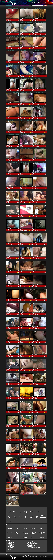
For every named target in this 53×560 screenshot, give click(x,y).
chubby (10, 174)
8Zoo (32, 527)
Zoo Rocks (38, 4)
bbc (20, 516)
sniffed (8, 468)
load (21, 258)
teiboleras (20, 521)
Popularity (20, 5)
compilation (9, 146)
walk (35, 384)
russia (38, 48)
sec (20, 511)
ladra (43, 510)
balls (24, 132)
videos (8, 272)
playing (11, 230)
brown (22, 468)
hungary (31, 512)
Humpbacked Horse (38, 3)
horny (35, 370)
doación (31, 517)
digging (8, 286)
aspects (35, 314)
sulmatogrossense (42, 518)
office (37, 132)
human (23, 440)
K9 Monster (25, 529)
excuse (8, 300)
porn (8, 20)
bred (10, 90)
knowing (38, 314)
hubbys (9, 517)
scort (43, 514)
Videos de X (33, 528)
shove (8, 356)
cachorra (26, 521)
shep (11, 146)
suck (11, 202)
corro (31, 521)
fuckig (8, 426)
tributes (37, 517)
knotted (38, 412)
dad (38, 258)
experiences (10, 370)
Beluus (40, 533)
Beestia (16, 533)
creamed (40, 328)
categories (14, 5)
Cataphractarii (33, 2)
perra (37, 511)
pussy (8, 342)
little (23, 216)
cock (36, 216)
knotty (21, 188)
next (28, 470)
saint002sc (22, 230)
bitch (22, 426)
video (10, 20)
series (22, 132)
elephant (24, 342)
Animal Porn (32, 3)
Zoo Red (40, 528)
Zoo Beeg (33, 533)
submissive (24, 426)
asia (35, 188)
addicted (38, 118)
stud (15, 517)
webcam (24, 188)
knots (9, 454)
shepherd (9, 48)
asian (21, 370)
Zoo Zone (38, 1)
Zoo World (41, 527)
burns (35, 300)
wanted (37, 384)
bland (24, 230)
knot (8, 90)
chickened (37, 146)
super (24, 202)
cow (38, 76)
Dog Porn (17, 537)
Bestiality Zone (25, 533)
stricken (11, 286)
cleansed (40, 34)
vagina (8, 328)
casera (31, 518)
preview (35, 76)
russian (11, 48)
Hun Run (32, 529)
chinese (22, 146)
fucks (24, 118)
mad (23, 132)
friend (21, 160)
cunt (21, 216)
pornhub (22, 118)
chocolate (37, 34)
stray (10, 412)
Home (9, 5)
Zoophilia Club (25, 537)
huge (9, 521)
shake (35, 34)
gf (20, 512)
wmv (35, 286)
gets (9, 160)
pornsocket (36, 342)
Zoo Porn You (33, 532)
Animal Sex (32, 1)
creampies (37, 258)
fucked (35, 104)
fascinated (11, 356)
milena (42, 513)
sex (36, 20)
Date (26, 5)
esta (43, 521)
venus (10, 34)
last (38, 146)
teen (9, 518)
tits (22, 328)
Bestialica (41, 529)
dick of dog (11, 2)
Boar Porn (25, 527)
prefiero (37, 512)
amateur (8, 244)
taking (23, 398)
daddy (10, 258)
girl (21, 20)
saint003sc (36, 328)
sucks (10, 188)
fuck (36, 174)
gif (21, 412)
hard (20, 518)
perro (26, 517)
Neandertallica (41, 537)
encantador (26, 512)
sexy (21, 104)
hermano (37, 521)
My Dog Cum (44, 2)
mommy (14, 516)
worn (35, 132)
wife (15, 512)
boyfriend (9, 216)
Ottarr (24, 532)
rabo (32, 516)
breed (21, 272)
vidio (35, 272)
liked (22, 34)
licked (24, 90)
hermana (37, 518)
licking (8, 174)
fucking (23, 20)
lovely (35, 20)
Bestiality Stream (42, 532)
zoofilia (22, 48)
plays (24, 286)
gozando (26, 518)
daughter (15, 521)
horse (10, 314)
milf (9, 512)
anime (37, 104)
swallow (8, 202)
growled (10, 468)
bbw (21, 90)
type (35, 230)
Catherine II (38, 2)
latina (23, 104)
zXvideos (44, 1)
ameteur (35, 90)
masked (22, 286)
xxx (9, 20)
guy (22, 244)
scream (23, 258)
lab (37, 398)
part (21, 34)
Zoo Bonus (17, 532)
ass (21, 314)
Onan (43, 3)
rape (22, 314)
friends (9, 516)
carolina (26, 511)
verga (37, 516)
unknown (37, 48)
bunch (36, 230)
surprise (11, 160)
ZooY (32, 537)
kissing (24, 48)
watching (23, 454)
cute (8, 188)
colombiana (43, 515)
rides (9, 34)
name (38, 300)
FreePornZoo (9, 532)
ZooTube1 (25, 528)
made (10, 300)
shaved (10, 342)
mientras (43, 509)
